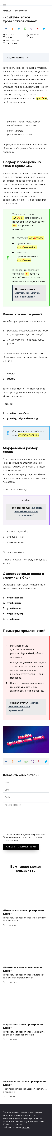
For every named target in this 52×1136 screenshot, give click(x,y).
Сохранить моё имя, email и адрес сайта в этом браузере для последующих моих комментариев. (25, 837)
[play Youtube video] (26, 739)
